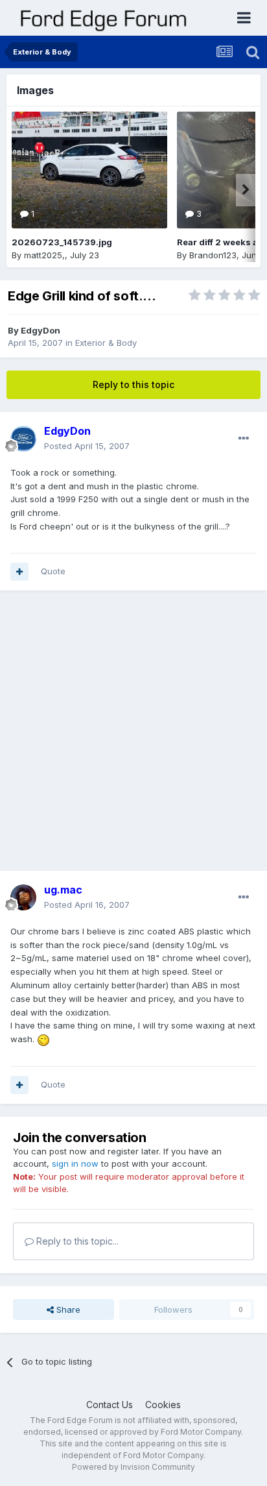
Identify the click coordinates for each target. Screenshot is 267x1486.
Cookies (163, 1404)
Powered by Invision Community (133, 1467)
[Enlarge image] (43, 1039)
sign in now (75, 1163)
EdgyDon (40, 330)
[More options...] (244, 438)
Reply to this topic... (76, 1241)
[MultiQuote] (19, 572)
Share (67, 1309)
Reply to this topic (133, 384)
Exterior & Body (106, 342)
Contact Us (109, 1404)
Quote (53, 571)
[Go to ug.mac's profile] (23, 897)
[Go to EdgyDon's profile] (23, 439)
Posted (87, 446)
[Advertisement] (133, 737)
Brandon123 (213, 255)
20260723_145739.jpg (62, 242)
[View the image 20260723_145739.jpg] (89, 170)
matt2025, (44, 255)
